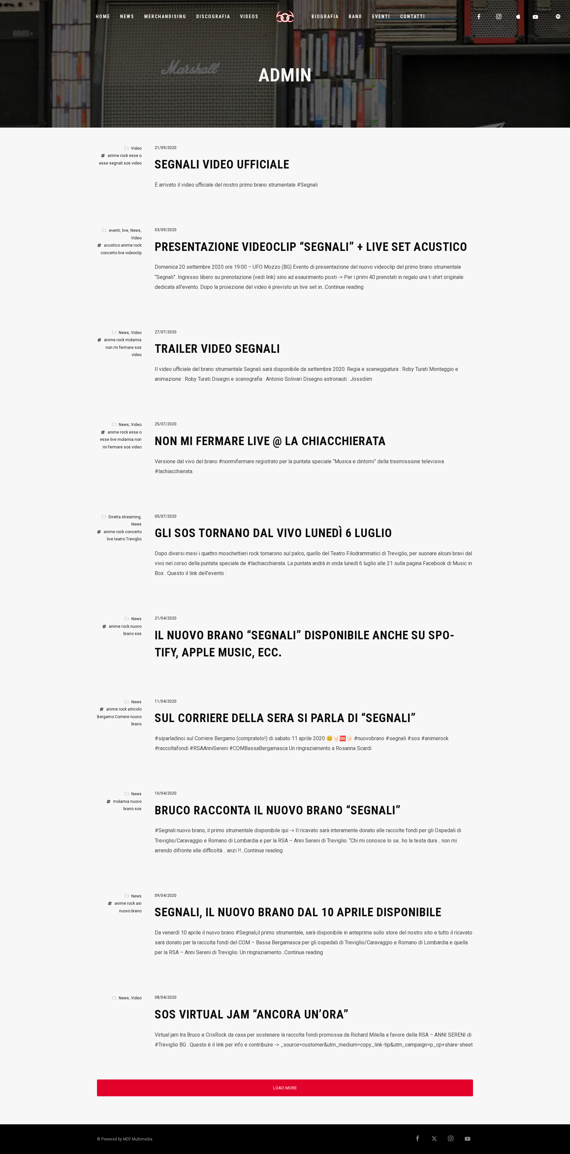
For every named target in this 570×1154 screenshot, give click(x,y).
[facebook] (479, 16)
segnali (116, 163)
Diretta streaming (125, 517)
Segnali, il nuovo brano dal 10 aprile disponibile (298, 912)
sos (127, 163)
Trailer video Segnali (217, 349)
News (135, 230)
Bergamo (105, 716)
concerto (109, 253)
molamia (133, 340)
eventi (114, 230)
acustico (112, 245)
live (125, 230)
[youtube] (535, 17)
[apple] (519, 16)
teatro (119, 539)
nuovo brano (130, 911)
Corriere (122, 716)
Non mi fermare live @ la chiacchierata (270, 441)
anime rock (118, 155)
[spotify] (558, 16)
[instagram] (499, 16)
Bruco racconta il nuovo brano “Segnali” (278, 810)
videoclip (133, 253)
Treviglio (134, 539)
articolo (135, 709)
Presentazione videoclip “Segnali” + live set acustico (311, 247)
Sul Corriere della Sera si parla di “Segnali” (285, 718)
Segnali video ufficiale (222, 164)
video (137, 163)
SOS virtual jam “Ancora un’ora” (252, 1014)
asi (139, 903)
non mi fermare (120, 347)
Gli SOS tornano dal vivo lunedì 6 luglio (273, 533)
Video (136, 148)
